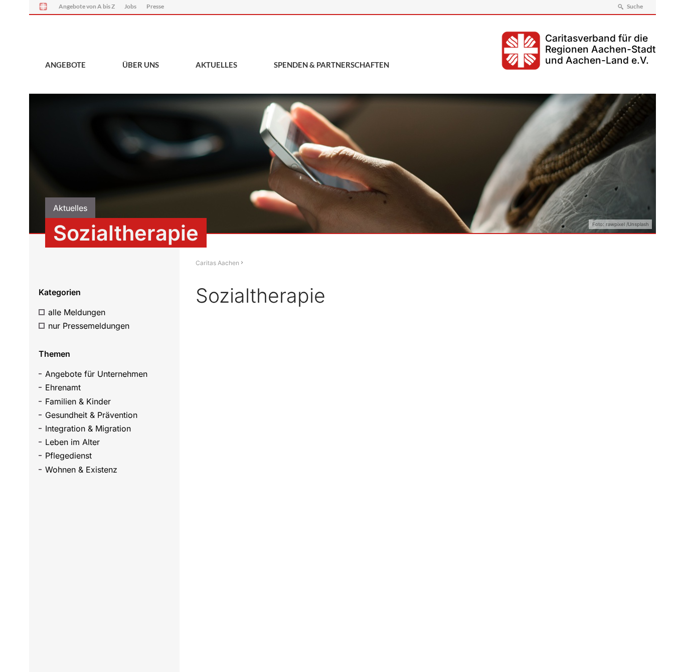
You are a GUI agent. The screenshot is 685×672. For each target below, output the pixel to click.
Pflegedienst (68, 456)
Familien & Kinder (78, 401)
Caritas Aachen (217, 263)
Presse (155, 6)
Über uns (140, 64)
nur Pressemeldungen (88, 326)
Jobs (130, 6)
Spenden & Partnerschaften (331, 64)
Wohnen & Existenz (81, 470)
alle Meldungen (76, 312)
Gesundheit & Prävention (91, 415)
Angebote (65, 64)
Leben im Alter (72, 442)
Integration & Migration (88, 428)
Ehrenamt (63, 387)
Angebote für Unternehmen (96, 374)
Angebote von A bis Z (87, 6)
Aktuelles (216, 64)
